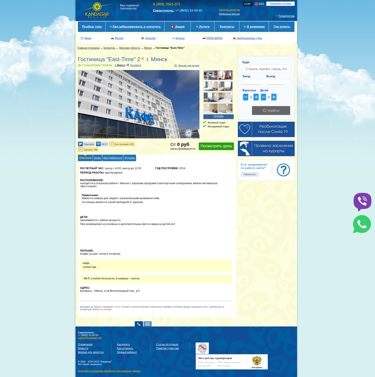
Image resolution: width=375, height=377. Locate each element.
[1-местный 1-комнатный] (225, 86)
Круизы (180, 38)
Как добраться (113, 157)
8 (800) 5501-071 (167, 4)
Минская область (129, 47)
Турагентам (286, 16)
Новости (83, 348)
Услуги (204, 26)
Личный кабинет (127, 352)
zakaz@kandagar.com (90, 337)
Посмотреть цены (216, 146)
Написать (250, 174)
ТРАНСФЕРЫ (214, 38)
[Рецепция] (210, 75)
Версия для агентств (91, 352)
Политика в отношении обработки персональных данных (109, 371)
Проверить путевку (280, 3)
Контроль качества (229, 9)
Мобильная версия (229, 14)
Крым (87, 38)
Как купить (123, 344)
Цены (97, 157)
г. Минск (120, 65)
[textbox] (266, 69)
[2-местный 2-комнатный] (210, 86)
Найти (272, 110)
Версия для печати (188, 65)
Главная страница (88, 47)
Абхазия (150, 38)
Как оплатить (125, 348)
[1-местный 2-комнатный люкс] (210, 97)
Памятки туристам (167, 348)
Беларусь (109, 47)
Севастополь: (163, 10)
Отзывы (219, 116)
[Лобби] (225, 75)
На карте (135, 65)
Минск (148, 47)
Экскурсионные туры (249, 38)
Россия (119, 38)
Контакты (227, 26)
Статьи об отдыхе (167, 344)
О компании (255, 26)
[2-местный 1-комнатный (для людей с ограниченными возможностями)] (225, 108)
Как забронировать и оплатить (136, 26)
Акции (179, 26)
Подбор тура (92, 26)
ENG (261, 3)
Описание (85, 157)
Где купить (282, 26)
